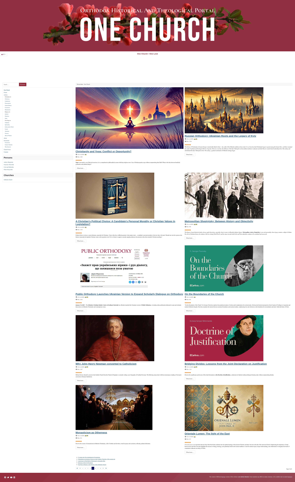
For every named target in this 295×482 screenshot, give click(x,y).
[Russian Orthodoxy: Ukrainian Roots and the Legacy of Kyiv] (224, 110)
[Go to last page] (106, 468)
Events (5, 92)
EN (4, 54)
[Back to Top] (292, 479)
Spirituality (7, 124)
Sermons (7, 133)
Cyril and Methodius (9, 167)
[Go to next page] (103, 468)
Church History (8, 105)
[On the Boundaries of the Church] (224, 268)
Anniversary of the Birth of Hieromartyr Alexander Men (91, 461)
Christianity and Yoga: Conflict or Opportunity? (103, 151)
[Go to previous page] (80, 468)
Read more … (81, 168)
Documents (6, 140)
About (5, 138)
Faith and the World (9, 127)
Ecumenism (7, 107)
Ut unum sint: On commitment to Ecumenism (89, 457)
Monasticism (7, 109)
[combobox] (10, 84)
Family (6, 129)
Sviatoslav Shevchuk (9, 164)
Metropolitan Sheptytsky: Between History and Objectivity (219, 221)
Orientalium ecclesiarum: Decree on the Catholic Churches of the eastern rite (96, 459)
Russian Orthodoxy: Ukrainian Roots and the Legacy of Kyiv (220, 136)
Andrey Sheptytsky (8, 162)
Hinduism (7, 116)
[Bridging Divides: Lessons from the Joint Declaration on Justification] (224, 338)
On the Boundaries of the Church (204, 294)
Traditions (7, 122)
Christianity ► (8, 97)
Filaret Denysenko (8, 169)
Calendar (6, 152)
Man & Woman (8, 135)
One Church (7, 90)
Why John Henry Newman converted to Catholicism (106, 363)
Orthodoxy (7, 99)
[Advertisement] (147, 67)
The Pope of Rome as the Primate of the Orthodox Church (92, 464)
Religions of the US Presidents (85, 463)
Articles (6, 95)
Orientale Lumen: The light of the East (207, 433)
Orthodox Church (8, 179)
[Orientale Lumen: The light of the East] (224, 408)
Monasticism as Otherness (91, 432)
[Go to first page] (77, 468)
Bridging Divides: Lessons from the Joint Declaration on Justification (226, 363)
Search (23, 84)
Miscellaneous (8, 147)
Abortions (7, 131)
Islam (6, 118)
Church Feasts (7, 149)
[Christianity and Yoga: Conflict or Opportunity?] (129, 118)
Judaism (6, 114)
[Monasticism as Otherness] (114, 407)
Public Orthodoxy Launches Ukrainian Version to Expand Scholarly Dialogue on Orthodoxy (129, 294)
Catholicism (7, 101)
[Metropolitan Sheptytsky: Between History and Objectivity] (224, 195)
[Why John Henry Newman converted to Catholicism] (115, 338)
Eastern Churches (8, 144)
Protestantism (8, 103)
